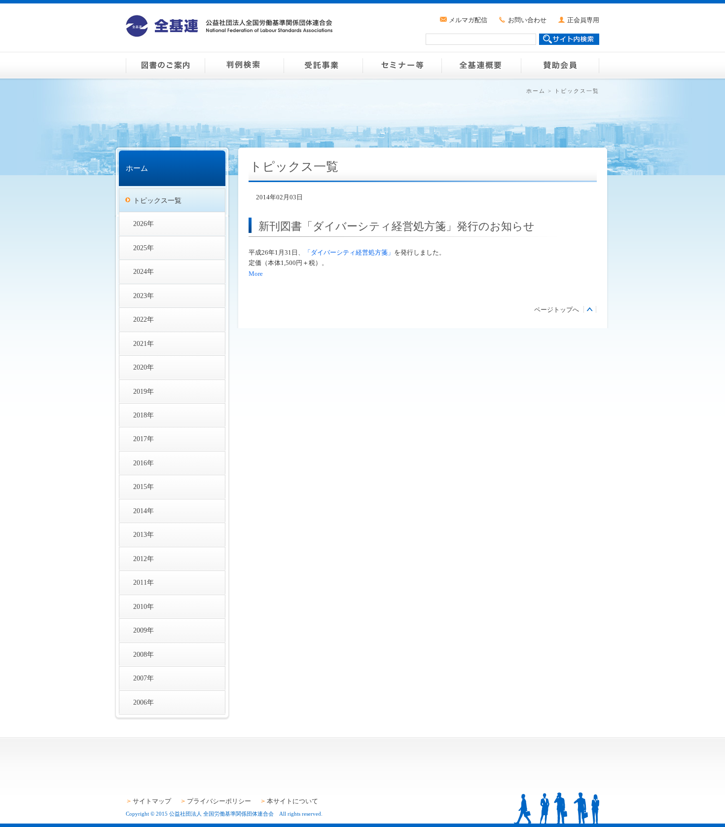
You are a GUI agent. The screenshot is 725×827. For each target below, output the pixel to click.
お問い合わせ (527, 20)
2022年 (143, 319)
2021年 (143, 343)
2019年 (143, 391)
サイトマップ (152, 801)
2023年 (143, 296)
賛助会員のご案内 (559, 65)
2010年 (143, 606)
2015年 (143, 486)
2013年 (143, 534)
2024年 (143, 271)
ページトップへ (556, 309)
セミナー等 (401, 65)
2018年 (143, 415)
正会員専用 (583, 20)
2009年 (143, 630)
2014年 (143, 511)
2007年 (143, 678)
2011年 (143, 582)
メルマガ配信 (468, 20)
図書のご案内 (165, 65)
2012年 (143, 559)
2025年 (143, 248)
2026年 (143, 223)
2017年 (143, 439)
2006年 (143, 702)
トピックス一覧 (157, 200)
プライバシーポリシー (219, 801)
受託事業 (323, 65)
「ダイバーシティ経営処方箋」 (349, 252)
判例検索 (244, 65)
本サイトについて (292, 801)
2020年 (143, 367)
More (256, 273)
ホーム (535, 91)
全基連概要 (480, 65)
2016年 (143, 463)
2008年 (143, 654)
